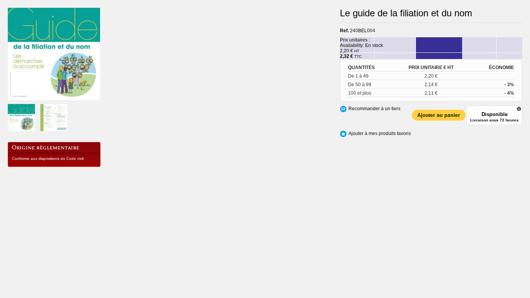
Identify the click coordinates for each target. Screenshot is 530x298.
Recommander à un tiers (374, 108)
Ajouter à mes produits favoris (379, 133)
